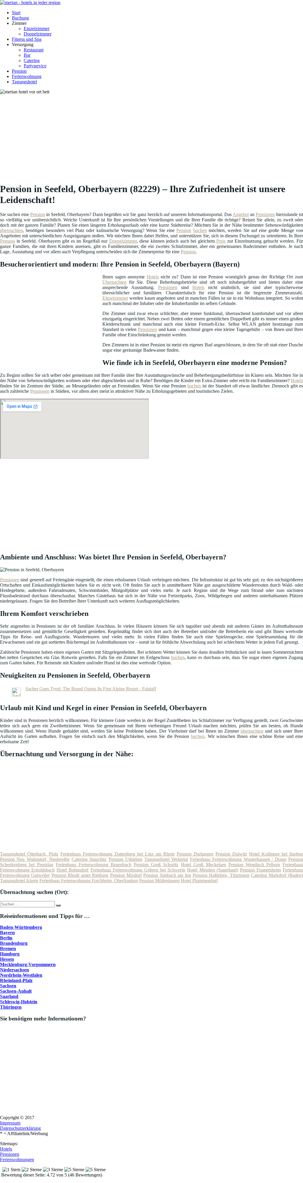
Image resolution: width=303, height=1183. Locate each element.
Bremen (8, 948)
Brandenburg (14, 943)
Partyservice (35, 65)
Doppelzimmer (37, 33)
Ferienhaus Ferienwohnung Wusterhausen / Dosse (238, 859)
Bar (27, 55)
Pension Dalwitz (231, 853)
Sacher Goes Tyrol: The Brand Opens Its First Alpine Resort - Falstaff (90, 688)
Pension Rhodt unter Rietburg (79, 875)
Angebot (241, 214)
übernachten (11, 230)
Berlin (6, 937)
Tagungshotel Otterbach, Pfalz (29, 853)
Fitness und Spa (26, 39)
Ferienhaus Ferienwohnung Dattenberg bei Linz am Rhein (117, 853)
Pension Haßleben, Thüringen (221, 875)
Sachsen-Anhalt (16, 991)
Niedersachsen (14, 969)
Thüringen (11, 1007)
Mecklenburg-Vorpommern (28, 964)
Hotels (153, 276)
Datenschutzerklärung (20, 1128)
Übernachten (114, 282)
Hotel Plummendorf (199, 880)
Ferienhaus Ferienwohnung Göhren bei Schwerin (138, 869)
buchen (200, 230)
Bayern (7, 932)
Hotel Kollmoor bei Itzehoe (276, 853)
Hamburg (10, 953)
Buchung (20, 17)
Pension (19, 71)
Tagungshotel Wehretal (166, 859)
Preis (220, 241)
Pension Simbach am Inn (167, 875)
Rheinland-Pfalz (16, 980)
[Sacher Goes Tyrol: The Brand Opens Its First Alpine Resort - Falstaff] (16, 694)
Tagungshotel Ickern (19, 880)
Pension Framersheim (260, 869)
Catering (32, 60)
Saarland (9, 996)
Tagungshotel (24, 81)
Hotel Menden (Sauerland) (212, 869)
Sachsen (8, 985)
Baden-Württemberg (21, 927)
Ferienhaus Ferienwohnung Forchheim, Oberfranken (88, 880)
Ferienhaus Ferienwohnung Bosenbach (93, 864)
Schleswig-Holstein (18, 1001)
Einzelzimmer (36, 28)
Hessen (7, 959)
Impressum (10, 1122)
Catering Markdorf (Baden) (277, 875)
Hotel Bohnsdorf (72, 869)
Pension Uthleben (125, 859)
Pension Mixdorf (126, 875)
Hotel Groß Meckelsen (203, 864)
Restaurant (33, 49)
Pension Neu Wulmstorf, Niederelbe (35, 859)
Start (16, 12)
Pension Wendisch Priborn (254, 864)
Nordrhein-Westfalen (21, 975)
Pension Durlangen (195, 853)
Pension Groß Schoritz (156, 864)
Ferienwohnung (26, 76)
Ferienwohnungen (17, 1159)
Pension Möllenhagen (159, 880)
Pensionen (265, 214)
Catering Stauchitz (89, 859)
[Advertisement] (153, 136)
